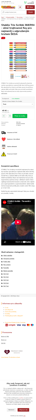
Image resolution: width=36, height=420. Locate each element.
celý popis (4, 93)
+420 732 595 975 (6, 1)
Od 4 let (6, 277)
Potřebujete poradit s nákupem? (14, 316)
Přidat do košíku (19, 116)
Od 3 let (6, 274)
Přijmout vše (23, 410)
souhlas (21, 398)
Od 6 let (6, 283)
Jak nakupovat (9, 310)
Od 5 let (6, 280)
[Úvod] (8, 7)
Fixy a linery (20, 17)
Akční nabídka (7, 255)
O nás (6, 308)
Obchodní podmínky (10, 312)
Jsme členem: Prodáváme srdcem (10, 357)
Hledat (30, 12)
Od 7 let (6, 286)
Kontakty (7, 314)
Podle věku (6, 262)
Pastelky (6, 268)
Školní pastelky (8, 271)
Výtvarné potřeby (10, 17)
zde (24, 416)
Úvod (2, 17)
